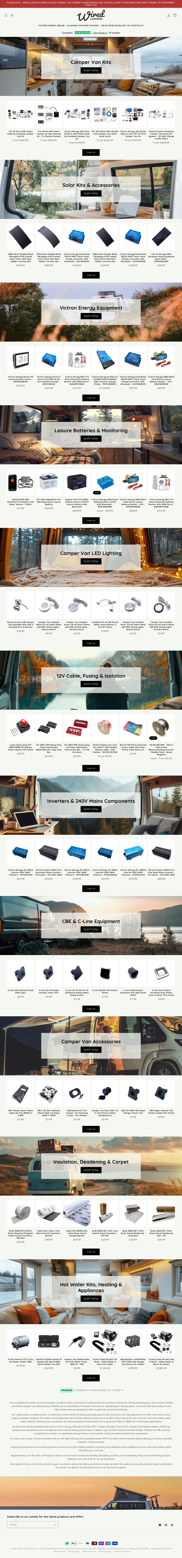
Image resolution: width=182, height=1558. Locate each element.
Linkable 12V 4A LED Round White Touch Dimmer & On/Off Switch (105, 624)
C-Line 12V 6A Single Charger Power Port (49, 991)
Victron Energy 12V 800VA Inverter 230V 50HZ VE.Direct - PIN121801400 (77, 872)
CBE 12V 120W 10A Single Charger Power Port (133, 1111)
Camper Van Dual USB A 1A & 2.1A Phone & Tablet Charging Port (105, 1112)
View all (91, 152)
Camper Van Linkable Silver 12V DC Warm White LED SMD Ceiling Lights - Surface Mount (77, 626)
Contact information (122, 1551)
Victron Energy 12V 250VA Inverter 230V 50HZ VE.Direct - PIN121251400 (20, 872)
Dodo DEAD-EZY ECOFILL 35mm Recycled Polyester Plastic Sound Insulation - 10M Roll (20, 1234)
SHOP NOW (91, 70)
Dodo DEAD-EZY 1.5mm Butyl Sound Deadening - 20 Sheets (133, 1233)
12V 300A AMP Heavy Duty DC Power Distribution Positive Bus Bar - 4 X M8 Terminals (77, 748)
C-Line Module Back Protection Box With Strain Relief (133, 992)
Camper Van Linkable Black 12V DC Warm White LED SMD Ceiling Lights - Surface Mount (161, 626)
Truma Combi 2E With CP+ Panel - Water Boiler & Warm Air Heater (105, 1361)
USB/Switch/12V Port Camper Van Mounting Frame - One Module (77, 1112)
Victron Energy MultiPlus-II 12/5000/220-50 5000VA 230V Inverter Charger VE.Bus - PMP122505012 (105, 380)
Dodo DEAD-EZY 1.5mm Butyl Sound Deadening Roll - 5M (161, 1233)
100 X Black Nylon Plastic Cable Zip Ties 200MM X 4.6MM (20, 1112)
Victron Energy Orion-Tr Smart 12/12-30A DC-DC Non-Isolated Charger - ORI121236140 (49, 380)
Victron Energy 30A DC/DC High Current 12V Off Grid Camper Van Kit (133, 133)
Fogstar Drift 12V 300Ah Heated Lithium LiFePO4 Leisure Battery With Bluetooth (77, 503)
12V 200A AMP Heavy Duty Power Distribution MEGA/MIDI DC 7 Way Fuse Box (49, 748)
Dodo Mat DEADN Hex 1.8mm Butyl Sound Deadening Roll (77, 1233)
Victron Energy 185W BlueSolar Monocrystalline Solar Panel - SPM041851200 (161, 257)
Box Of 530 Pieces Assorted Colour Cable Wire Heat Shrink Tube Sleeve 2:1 (133, 747)
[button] (6, 15)
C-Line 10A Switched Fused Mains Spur (21, 991)
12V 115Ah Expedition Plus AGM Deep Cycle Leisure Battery (49, 501)
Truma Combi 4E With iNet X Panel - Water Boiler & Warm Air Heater (161, 1361)
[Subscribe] (55, 1524)
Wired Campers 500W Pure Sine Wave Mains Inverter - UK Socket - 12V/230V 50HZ (161, 872)
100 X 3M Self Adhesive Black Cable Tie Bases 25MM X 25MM (49, 1112)
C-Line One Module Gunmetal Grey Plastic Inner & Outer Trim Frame (161, 992)
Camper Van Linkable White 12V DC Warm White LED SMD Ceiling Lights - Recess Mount (48, 626)
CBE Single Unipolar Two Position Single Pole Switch (161, 1111)
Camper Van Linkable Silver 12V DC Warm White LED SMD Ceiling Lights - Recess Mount (133, 626)
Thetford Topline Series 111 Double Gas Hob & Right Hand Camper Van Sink (49, 1361)
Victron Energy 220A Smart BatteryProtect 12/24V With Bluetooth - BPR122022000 (105, 503)
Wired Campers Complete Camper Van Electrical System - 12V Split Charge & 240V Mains (161, 135)
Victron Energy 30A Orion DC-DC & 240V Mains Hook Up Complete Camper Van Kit (77, 135)
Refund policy (60, 1551)
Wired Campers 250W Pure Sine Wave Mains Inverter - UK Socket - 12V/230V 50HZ (48, 872)
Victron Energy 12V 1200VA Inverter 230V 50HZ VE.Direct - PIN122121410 (133, 872)
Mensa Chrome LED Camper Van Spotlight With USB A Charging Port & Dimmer (20, 624)
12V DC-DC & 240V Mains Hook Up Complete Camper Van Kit (20, 133)
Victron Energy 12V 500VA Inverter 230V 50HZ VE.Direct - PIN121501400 (105, 872)
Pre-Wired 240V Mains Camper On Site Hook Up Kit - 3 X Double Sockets (49, 133)
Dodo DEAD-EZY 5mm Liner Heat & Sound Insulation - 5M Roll (105, 1233)
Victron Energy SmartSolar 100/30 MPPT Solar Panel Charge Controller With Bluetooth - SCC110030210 (133, 380)
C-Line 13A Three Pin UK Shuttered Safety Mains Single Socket (77, 992)
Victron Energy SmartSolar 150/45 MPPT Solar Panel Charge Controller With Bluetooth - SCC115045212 (77, 257)
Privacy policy (74, 1551)
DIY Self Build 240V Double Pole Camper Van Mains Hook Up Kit (105, 133)
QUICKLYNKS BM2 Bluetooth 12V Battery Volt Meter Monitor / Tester (20, 501)
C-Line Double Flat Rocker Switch (105, 991)
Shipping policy (105, 1551)
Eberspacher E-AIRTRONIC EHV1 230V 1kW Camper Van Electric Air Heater (133, 1361)
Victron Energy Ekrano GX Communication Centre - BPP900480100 (20, 379)
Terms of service (89, 1551)
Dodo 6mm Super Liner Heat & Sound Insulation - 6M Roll (48, 1233)
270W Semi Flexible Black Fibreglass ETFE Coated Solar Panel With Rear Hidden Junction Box (48, 257)
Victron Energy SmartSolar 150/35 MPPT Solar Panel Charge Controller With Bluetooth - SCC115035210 (133, 257)
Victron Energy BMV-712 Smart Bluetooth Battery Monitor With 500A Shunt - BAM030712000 (77, 380)
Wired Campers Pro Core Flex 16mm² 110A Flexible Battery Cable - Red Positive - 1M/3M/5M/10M (105, 748)
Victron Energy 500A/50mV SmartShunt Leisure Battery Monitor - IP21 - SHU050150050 (161, 380)
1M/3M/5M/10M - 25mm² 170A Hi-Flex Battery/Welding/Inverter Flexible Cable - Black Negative (161, 750)
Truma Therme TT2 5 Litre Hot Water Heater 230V (20, 1360)
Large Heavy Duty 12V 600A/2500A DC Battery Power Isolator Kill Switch (20, 747)
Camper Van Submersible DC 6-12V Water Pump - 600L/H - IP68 (76, 1361)
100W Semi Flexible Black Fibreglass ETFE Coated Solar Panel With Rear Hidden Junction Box (105, 257)
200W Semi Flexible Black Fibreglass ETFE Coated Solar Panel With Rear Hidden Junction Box (20, 257)
